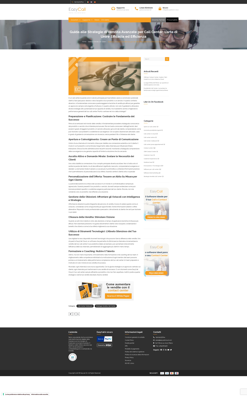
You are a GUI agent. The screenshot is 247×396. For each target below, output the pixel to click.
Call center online (149, 137)
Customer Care (148, 155)
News (97, 20)
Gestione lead (148, 162)
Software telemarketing (151, 173)
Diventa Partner (158, 20)
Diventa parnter (129, 343)
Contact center (148, 148)
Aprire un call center (150, 126)
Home (84, 41)
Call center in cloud (150, 134)
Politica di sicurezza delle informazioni (137, 354)
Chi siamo (105, 20)
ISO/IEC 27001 (129, 363)
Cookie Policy (129, 340)
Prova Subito (172, 20)
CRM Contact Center (150, 151)
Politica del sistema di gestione (134, 352)
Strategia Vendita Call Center (97, 41)
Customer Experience (150, 158)
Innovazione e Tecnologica (152, 165)
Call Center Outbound (85, 306)
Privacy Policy (129, 357)
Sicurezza (128, 360)
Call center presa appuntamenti (153, 144)
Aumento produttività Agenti (152, 130)
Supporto (86, 20)
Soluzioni (74, 20)
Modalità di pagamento (132, 349)
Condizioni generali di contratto (135, 337)
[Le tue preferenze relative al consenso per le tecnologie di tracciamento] (3, 394)
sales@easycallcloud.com (163, 340)
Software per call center (151, 169)
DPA (126, 346)
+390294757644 (79, 2)
